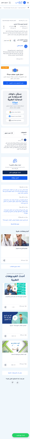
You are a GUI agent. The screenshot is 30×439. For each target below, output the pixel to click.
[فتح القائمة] (27, 2)
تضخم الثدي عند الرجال (21, 248)
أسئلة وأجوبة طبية (21, 7)
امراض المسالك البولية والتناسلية (10, 7)
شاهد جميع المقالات (15, 266)
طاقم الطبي (20, 46)
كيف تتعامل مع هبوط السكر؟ (18, 354)
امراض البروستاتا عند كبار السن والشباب (15, 296)
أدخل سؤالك (15, 178)
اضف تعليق (8, 133)
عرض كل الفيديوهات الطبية (15, 373)
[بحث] (9, 2)
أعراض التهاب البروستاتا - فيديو (18, 325)
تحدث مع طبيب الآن (15, 172)
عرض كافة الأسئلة (15, 224)
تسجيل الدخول (4, 2)
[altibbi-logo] (20, 3)
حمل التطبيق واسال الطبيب (16, 83)
